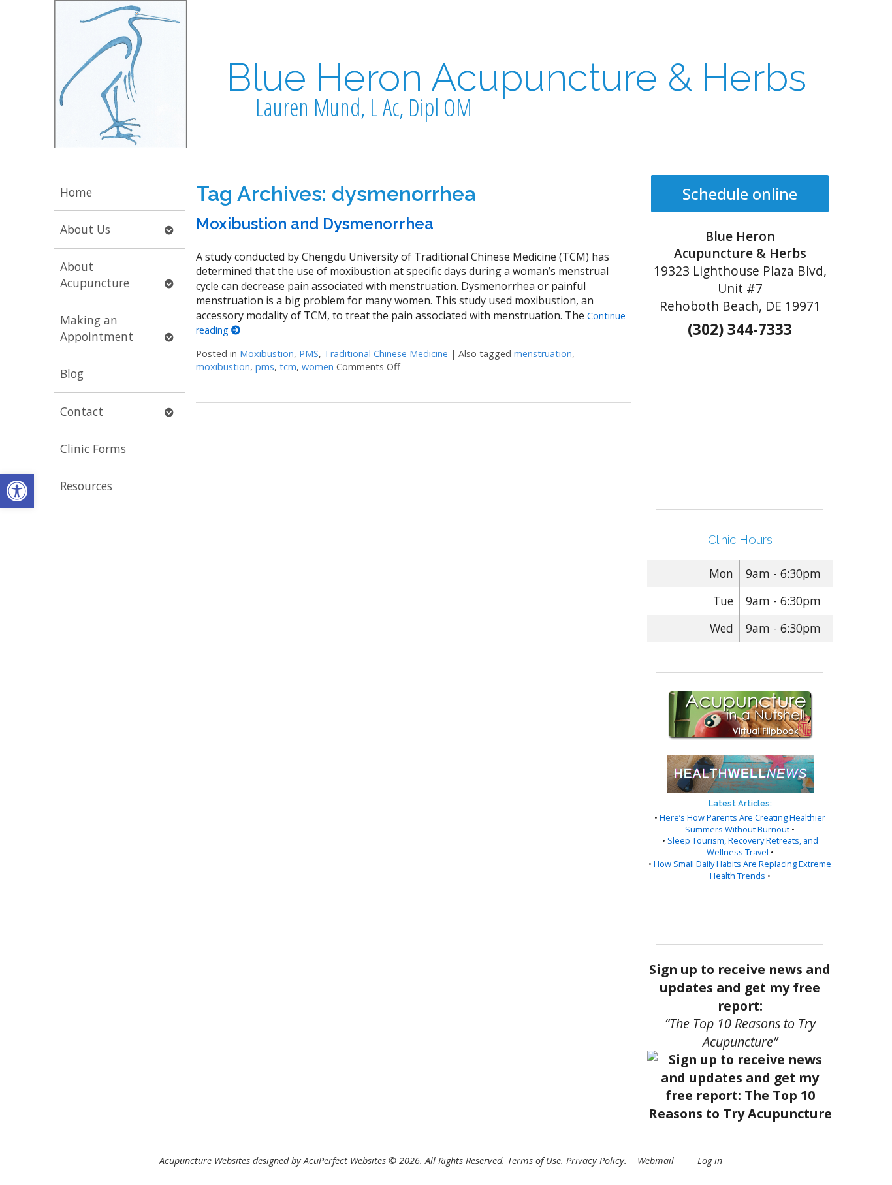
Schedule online (739, 193)
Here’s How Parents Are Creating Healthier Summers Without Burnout (742, 823)
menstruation (543, 353)
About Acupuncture (94, 275)
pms (264, 366)
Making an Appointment (96, 328)
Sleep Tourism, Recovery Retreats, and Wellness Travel (742, 846)
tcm (287, 366)
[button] (17, 491)
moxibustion (223, 366)
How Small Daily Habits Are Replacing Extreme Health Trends (742, 869)
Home (76, 192)
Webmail (655, 1160)
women (318, 366)
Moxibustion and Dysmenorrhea (315, 223)
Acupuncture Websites (204, 1160)
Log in (709, 1160)
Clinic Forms (93, 448)
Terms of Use (534, 1160)
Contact (81, 411)
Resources (86, 486)
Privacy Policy (595, 1160)
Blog (72, 373)
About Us (85, 229)
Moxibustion (267, 353)
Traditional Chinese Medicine (386, 353)
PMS (309, 353)
